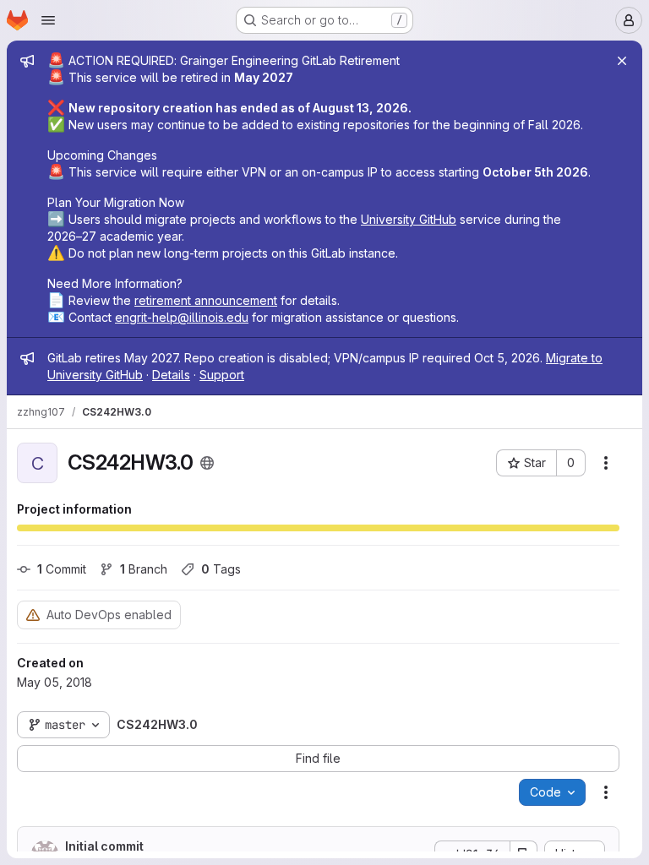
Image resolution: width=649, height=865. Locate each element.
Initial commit (104, 846)
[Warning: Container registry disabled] (33, 614)
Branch (143, 569)
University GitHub (408, 219)
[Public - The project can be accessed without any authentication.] (207, 463)
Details (171, 374)
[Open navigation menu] (48, 20)
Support (221, 374)
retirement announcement (205, 300)
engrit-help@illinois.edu (181, 317)
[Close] (622, 61)
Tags (221, 569)
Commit (61, 569)
